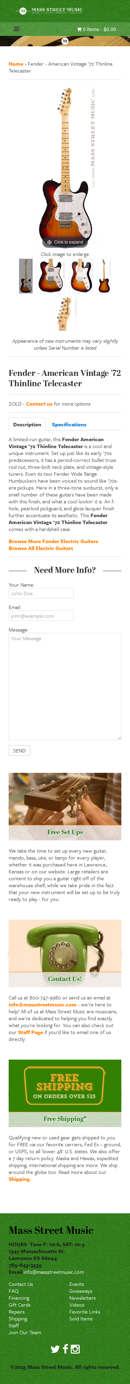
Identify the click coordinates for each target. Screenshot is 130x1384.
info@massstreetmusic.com (43, 1004)
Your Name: (21, 584)
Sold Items (81, 1318)
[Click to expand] (65, 167)
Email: (15, 607)
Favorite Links (84, 1311)
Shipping (19, 1179)
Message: (18, 629)
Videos (76, 1304)
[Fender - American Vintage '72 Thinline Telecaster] (26, 276)
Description (27, 424)
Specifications (69, 424)
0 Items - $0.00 (98, 29)
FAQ (13, 1291)
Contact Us (21, 1284)
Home (16, 63)
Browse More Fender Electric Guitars (53, 541)
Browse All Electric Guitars (41, 548)
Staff (14, 1325)
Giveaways (80, 1291)
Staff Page (30, 1032)
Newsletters (82, 1297)
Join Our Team (25, 1332)
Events (76, 1284)
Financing (19, 1297)
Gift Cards (20, 1304)
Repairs (17, 1311)
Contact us (39, 403)
